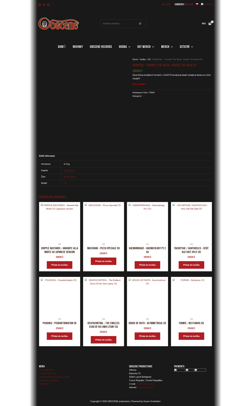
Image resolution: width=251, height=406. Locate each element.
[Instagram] (48, 4)
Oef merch (144, 47)
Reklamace (44, 384)
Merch (165, 47)
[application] (128, 46)
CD (149, 59)
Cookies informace (48, 373)
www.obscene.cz (145, 387)
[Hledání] (140, 23)
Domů (62, 47)
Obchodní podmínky (48, 380)
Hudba (123, 47)
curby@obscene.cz (145, 384)
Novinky (78, 47)
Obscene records (101, 47)
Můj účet (167, 4)
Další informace (47, 156)
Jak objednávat (46, 370)
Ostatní (185, 47)
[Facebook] (39, 4)
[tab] (47, 156)
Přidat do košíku (59, 265)
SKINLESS (69, 170)
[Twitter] (44, 4)
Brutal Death (70, 176)
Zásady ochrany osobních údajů (54, 377)
